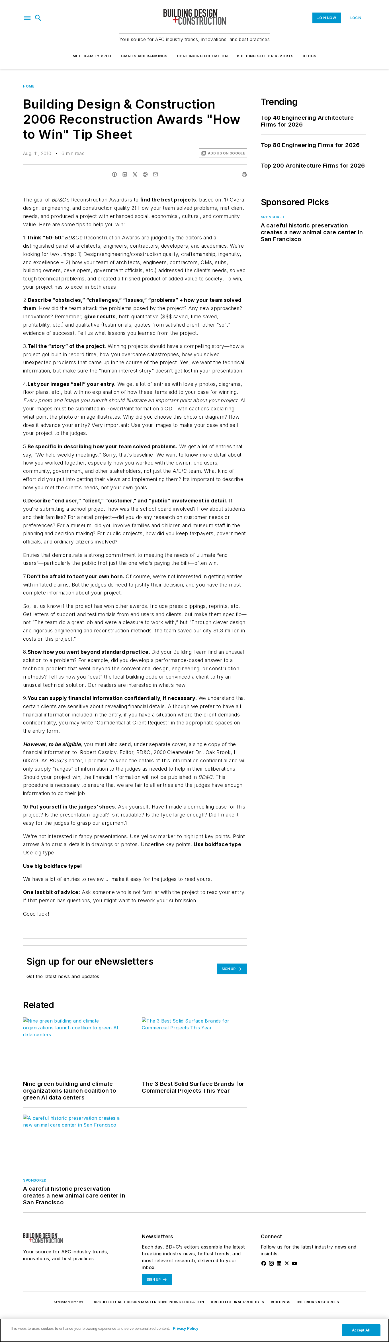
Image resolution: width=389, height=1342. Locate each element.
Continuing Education (202, 56)
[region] (194, 1330)
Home (28, 86)
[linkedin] (125, 174)
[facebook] (114, 174)
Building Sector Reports (265, 56)
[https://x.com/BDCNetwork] (287, 1263)
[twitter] (135, 174)
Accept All (361, 1330)
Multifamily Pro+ (92, 56)
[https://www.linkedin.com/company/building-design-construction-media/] (279, 1263)
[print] (244, 174)
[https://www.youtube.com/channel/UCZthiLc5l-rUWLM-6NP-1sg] (294, 1263)
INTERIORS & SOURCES (318, 1302)
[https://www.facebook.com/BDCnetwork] (264, 1263)
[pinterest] (145, 174)
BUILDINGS (280, 1302)
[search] (38, 18)
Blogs (309, 56)
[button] (27, 18)
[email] (155, 174)
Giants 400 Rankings (144, 56)
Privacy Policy (185, 1328)
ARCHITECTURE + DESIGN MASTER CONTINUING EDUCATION (149, 1302)
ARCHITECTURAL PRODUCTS (237, 1302)
